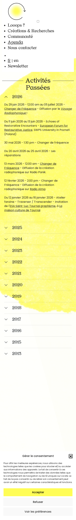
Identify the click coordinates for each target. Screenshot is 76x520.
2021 (16, 273)
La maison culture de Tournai (33, 208)
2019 (16, 296)
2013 (16, 353)
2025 (17, 227)
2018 (16, 307)
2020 (17, 284)
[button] (70, 456)
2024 (17, 239)
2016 (16, 330)
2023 (17, 250)
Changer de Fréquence (20, 109)
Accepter (38, 492)
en (16, 60)
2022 (17, 262)
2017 (16, 319)
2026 (17, 96)
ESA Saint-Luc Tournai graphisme (32, 206)
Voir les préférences (38, 511)
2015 (16, 342)
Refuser (38, 502)
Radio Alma (37, 189)
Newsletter (18, 66)
